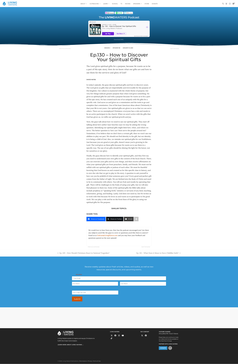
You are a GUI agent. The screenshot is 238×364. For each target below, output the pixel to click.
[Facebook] (115, 335)
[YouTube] (122, 335)
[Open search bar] (223, 3)
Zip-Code (75, 288)
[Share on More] (136, 219)
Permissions (83, 361)
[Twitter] (111, 335)
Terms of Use (97, 361)
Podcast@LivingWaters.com (107, 235)
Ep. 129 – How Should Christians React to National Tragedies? (83, 253)
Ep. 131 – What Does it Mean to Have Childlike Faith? (157, 253)
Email (77, 274)
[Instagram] (119, 335)
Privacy (90, 361)
